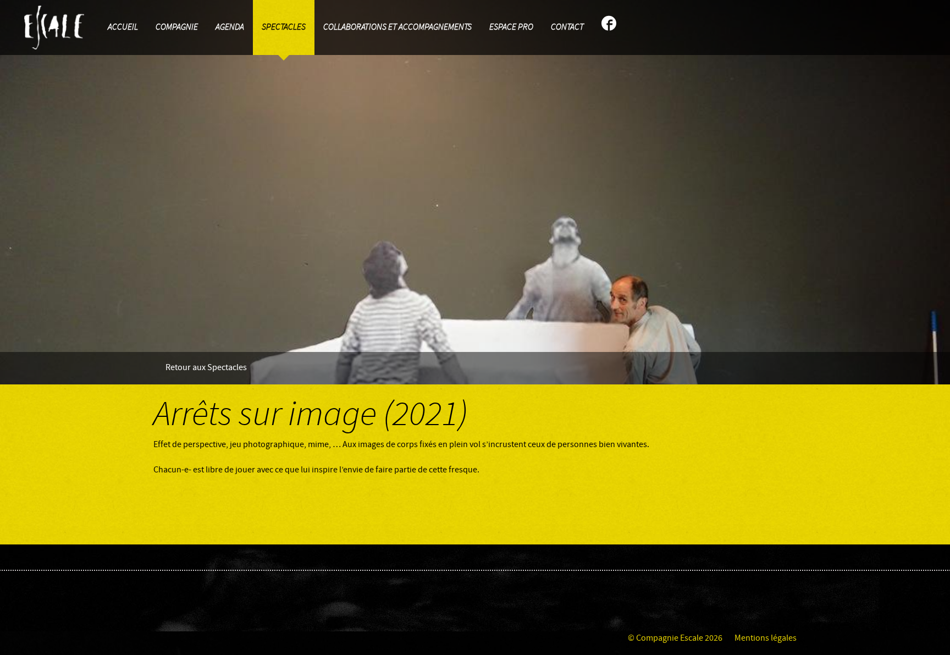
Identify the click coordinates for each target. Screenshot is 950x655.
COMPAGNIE (177, 27)
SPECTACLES (284, 27)
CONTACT (567, 27)
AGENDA (230, 27)
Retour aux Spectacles (206, 367)
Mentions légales (765, 638)
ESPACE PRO (511, 27)
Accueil (123, 27)
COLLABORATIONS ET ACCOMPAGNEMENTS (397, 27)
